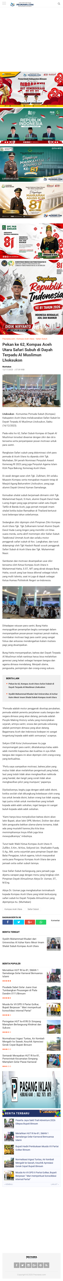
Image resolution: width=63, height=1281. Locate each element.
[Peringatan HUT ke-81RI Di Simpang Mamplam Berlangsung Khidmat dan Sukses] (54, 1027)
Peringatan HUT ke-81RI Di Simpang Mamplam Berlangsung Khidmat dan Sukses (21, 1024)
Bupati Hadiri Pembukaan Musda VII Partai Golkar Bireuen (37, 1148)
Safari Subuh (41, 339)
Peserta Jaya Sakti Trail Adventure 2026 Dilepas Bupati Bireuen (35, 1122)
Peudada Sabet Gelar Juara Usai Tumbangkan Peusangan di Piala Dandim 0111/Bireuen (19, 990)
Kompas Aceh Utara (25, 339)
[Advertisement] (31, 40)
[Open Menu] (4, 3)
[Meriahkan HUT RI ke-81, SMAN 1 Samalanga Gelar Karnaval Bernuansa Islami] (54, 976)
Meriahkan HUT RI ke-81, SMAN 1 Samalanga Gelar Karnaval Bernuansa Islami (22, 973)
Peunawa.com (8, 339)
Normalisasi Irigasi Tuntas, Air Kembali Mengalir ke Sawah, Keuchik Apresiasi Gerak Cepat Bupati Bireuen (23, 1041)
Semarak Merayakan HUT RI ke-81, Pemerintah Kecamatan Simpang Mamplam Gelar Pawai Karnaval (21, 1058)
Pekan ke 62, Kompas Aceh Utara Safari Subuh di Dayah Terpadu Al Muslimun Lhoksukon (27, 352)
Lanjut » (55, 1184)
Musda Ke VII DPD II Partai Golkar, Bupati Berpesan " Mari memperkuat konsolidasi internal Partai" (21, 1007)
